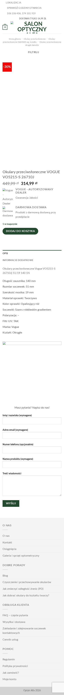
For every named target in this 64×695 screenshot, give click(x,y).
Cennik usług (10, 639)
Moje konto (9, 679)
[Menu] (59, 27)
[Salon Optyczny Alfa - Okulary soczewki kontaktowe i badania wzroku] (32, 27)
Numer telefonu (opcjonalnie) (18, 444)
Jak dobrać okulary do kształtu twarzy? (26, 595)
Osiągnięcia (9, 549)
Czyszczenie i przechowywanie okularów (27, 582)
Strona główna (15, 39)
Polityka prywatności (15, 666)
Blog (5, 575)
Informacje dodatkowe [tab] (18, 260)
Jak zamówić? (11, 672)
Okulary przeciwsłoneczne (35, 39)
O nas (6, 535)
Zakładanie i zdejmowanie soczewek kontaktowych (24, 630)
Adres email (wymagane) (15, 430)
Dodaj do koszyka (20, 231)
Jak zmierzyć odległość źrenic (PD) (23, 588)
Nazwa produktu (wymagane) (18, 459)
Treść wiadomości (12, 473)
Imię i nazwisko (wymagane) (17, 415)
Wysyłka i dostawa (14, 622)
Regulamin (9, 659)
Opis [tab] (5, 253)
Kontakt (7, 542)
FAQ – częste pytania (15, 615)
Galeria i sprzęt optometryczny (21, 555)
